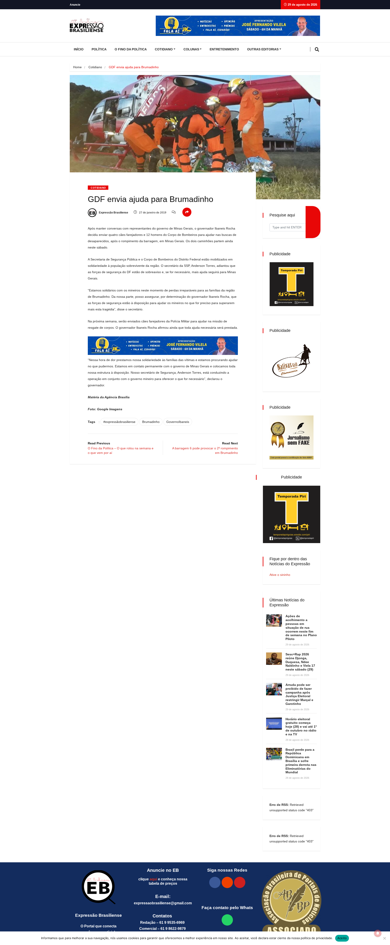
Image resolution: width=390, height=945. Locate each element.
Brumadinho (151, 422)
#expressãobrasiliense (119, 422)
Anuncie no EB (163, 870)
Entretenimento (224, 49)
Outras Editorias (263, 49)
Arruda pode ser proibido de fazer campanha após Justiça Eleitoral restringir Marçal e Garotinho (299, 694)
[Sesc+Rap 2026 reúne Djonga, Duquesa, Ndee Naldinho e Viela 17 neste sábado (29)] (274, 658)
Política (99, 49)
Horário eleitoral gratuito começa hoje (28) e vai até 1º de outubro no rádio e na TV (301, 726)
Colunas (191, 49)
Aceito (342, 938)
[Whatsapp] (227, 920)
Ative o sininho (279, 575)
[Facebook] (215, 882)
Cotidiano (164, 49)
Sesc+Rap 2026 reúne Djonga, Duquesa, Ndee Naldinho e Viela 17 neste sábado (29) (300, 661)
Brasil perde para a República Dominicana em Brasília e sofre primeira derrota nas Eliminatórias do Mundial (301, 761)
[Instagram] (227, 882)
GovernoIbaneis (177, 422)
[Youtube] (239, 882)
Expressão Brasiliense (113, 212)
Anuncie (75, 4)
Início (79, 49)
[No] (384, 938)
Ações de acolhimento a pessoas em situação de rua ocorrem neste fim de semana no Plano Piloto (301, 627)
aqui (153, 879)
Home (77, 67)
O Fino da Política (131, 49)
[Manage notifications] (377, 933)
